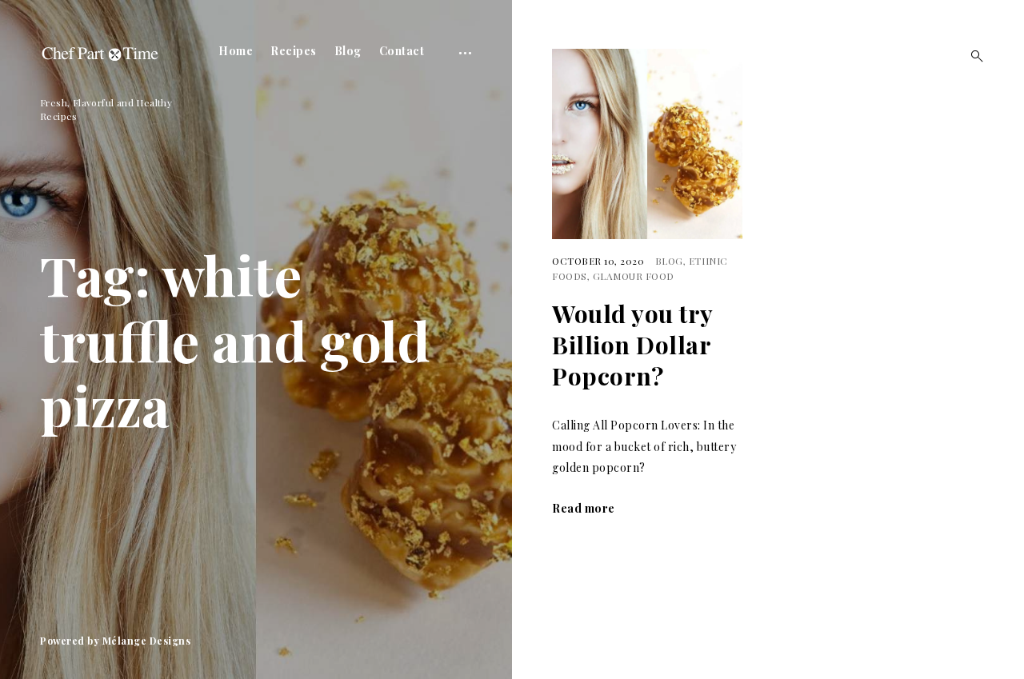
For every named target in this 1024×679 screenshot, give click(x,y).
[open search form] (972, 56)
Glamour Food (633, 276)
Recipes (293, 50)
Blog (348, 50)
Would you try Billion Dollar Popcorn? (632, 345)
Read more (583, 508)
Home (235, 50)
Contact (402, 50)
